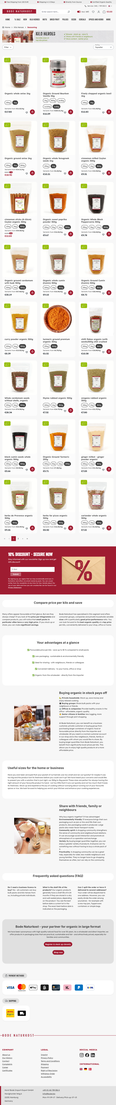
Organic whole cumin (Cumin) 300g (54, 281)
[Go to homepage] (19, 11)
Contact (5, 1061)
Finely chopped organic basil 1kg (96, 94)
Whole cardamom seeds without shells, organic (17, 399)
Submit (16, 574)
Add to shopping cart (32, 112)
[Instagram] (82, 1055)
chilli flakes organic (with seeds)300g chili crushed (94, 340)
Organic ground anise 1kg (18, 158)
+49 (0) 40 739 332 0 (51, 1090)
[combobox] (56, 12)
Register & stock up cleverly (58, 944)
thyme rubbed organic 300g (57, 398)
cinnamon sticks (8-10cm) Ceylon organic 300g (18, 220)
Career (5, 1067)
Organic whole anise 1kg (17, 93)
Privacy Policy (47, 1058)
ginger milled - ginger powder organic (92, 458)
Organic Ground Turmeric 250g (56, 458)
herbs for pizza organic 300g (55, 516)
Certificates (7, 1070)
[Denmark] (90, 1069)
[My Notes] (93, 11)
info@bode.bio (49, 1094)
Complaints (7, 1064)
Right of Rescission (49, 1070)
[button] (81, 1069)
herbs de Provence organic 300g (19, 516)
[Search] (68, 12)
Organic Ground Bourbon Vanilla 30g (56, 94)
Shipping (45, 1064)
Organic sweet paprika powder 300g (55, 220)
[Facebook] (87, 1055)
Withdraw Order (48, 1074)
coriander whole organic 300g (94, 516)
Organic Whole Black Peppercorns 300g (92, 220)
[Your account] (98, 11)
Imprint (44, 1055)
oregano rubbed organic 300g (94, 399)
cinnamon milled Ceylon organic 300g (93, 159)
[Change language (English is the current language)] (110, 6)
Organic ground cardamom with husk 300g (19, 281)
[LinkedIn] (93, 1055)
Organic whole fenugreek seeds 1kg (56, 159)
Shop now (58, 952)
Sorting (97, 45)
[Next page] (22, 538)
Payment (45, 1067)
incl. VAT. (83, 11)
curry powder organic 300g (19, 339)
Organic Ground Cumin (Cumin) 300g (93, 281)
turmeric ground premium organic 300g (56, 340)
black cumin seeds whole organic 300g (17, 458)
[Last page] (27, 538)
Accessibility (46, 1077)
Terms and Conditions (50, 1061)
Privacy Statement (14, 587)
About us (6, 1055)
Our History (7, 1058)
